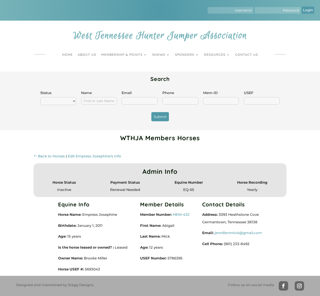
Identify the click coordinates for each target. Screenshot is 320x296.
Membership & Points (121, 55)
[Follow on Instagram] (299, 286)
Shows (158, 55)
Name (86, 93)
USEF (248, 93)
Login (308, 10)
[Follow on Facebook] (283, 286)
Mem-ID (210, 93)
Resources (214, 55)
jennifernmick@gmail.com (238, 233)
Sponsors (184, 55)
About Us (87, 55)
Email (127, 93)
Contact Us (246, 55)
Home (67, 55)
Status (46, 93)
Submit (160, 116)
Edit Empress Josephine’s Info (94, 156)
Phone (168, 93)
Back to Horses (51, 156)
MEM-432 (181, 214)
